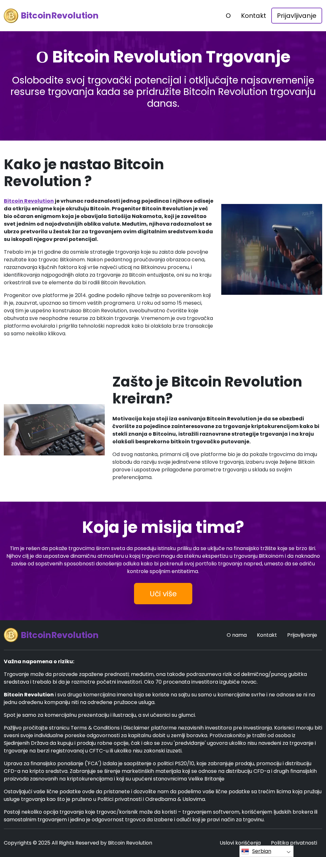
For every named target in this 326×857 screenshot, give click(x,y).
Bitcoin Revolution (29, 201)
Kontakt (253, 15)
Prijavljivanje (296, 15)
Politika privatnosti (294, 842)
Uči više (163, 593)
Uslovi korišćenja (240, 842)
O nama (237, 635)
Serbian (261, 851)
